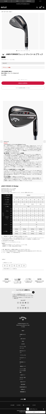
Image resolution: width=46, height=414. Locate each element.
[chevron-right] (33, 292)
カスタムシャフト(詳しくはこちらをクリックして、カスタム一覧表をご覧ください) (17, 192)
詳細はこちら (16, 298)
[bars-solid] (43, 7)
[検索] (37, 7)
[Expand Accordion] (26, 387)
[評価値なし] (4, 59)
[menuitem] (40, 7)
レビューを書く (12, 59)
